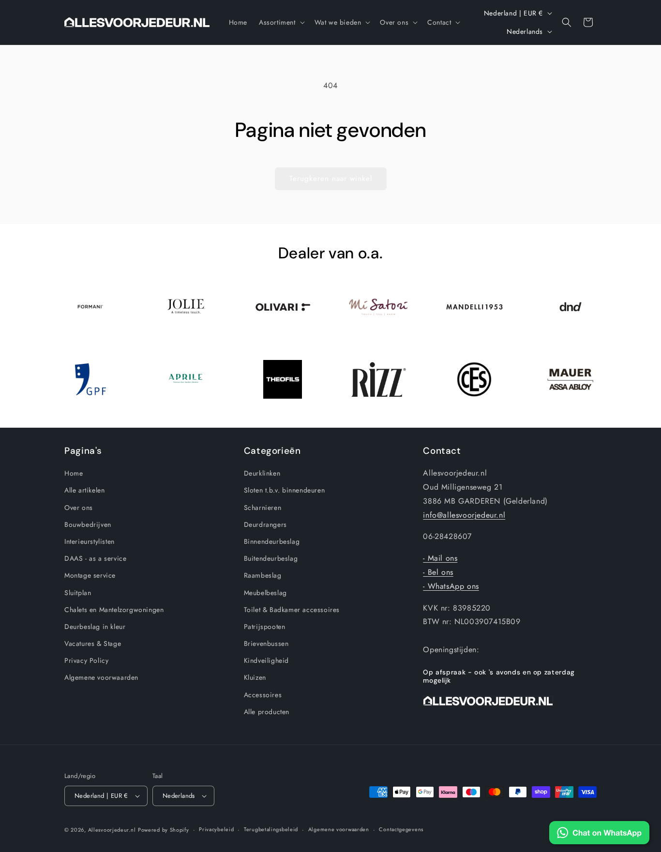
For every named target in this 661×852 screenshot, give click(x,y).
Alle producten (266, 712)
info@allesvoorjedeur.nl (464, 515)
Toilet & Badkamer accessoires (292, 609)
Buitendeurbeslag (271, 558)
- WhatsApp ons (451, 586)
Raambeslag (263, 575)
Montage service (90, 575)
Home (73, 473)
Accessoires (263, 695)
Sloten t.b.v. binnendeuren (284, 490)
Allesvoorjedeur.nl (112, 830)
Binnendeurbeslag (272, 541)
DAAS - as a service (95, 558)
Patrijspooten (264, 626)
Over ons (78, 507)
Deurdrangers (265, 524)
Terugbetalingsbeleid (271, 829)
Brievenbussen (266, 643)
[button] (281, 22)
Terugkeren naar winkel (330, 178)
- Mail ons (440, 558)
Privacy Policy (86, 660)
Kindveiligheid (266, 660)
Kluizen (255, 678)
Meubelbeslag (265, 593)
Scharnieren (263, 507)
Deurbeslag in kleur (94, 626)
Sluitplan (77, 593)
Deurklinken (262, 473)
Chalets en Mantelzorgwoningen (114, 609)
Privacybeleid (216, 829)
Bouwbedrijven (87, 524)
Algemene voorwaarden (101, 678)
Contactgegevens (401, 829)
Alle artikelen (84, 490)
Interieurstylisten (89, 541)
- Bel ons (438, 572)
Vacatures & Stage (92, 643)
